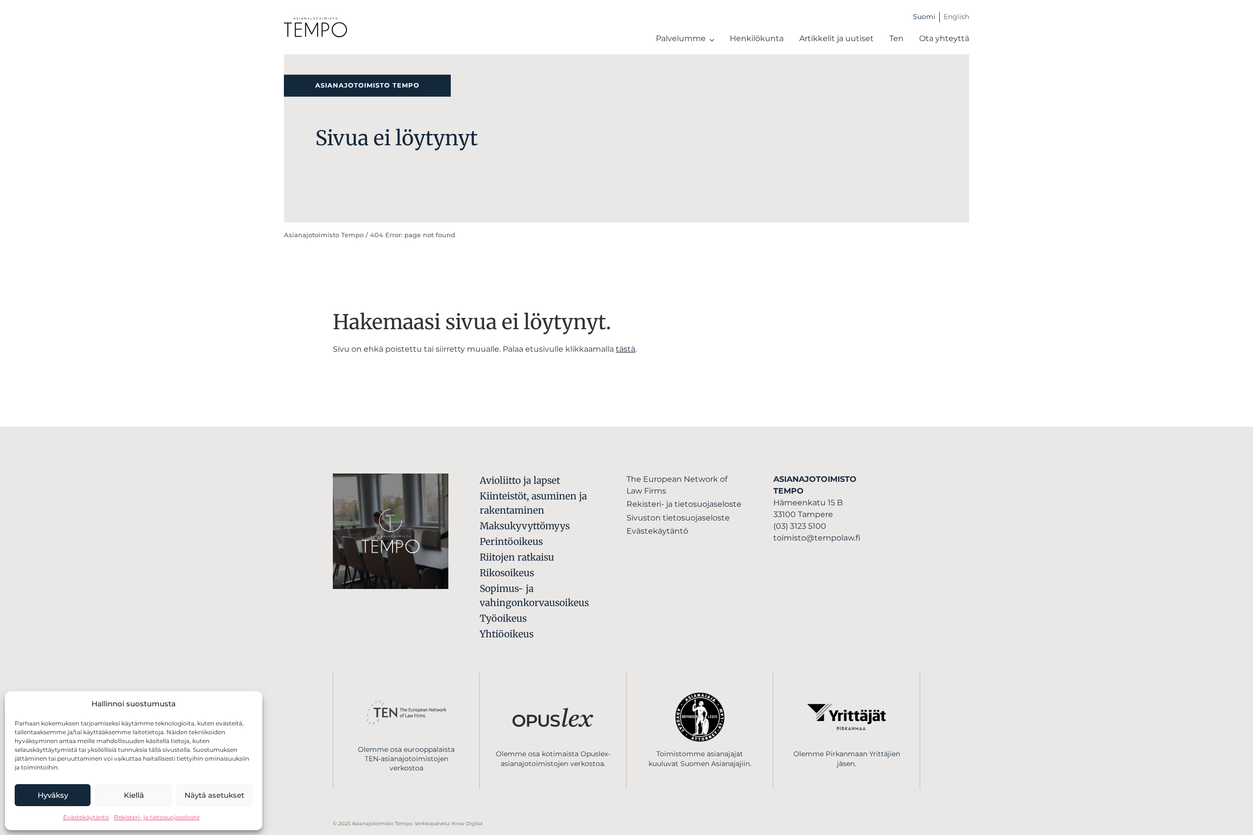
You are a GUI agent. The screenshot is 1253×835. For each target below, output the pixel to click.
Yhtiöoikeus (507, 634)
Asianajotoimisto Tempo (324, 235)
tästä (625, 349)
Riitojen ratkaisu (517, 557)
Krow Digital (467, 823)
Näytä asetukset (214, 795)
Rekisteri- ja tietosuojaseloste (157, 817)
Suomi (924, 16)
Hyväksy (53, 795)
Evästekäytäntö (86, 817)
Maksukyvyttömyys (525, 526)
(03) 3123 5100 (799, 526)
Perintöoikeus (511, 541)
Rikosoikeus (507, 573)
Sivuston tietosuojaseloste (678, 517)
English (956, 16)
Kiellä (134, 795)
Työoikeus (503, 618)
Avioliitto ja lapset (520, 480)
